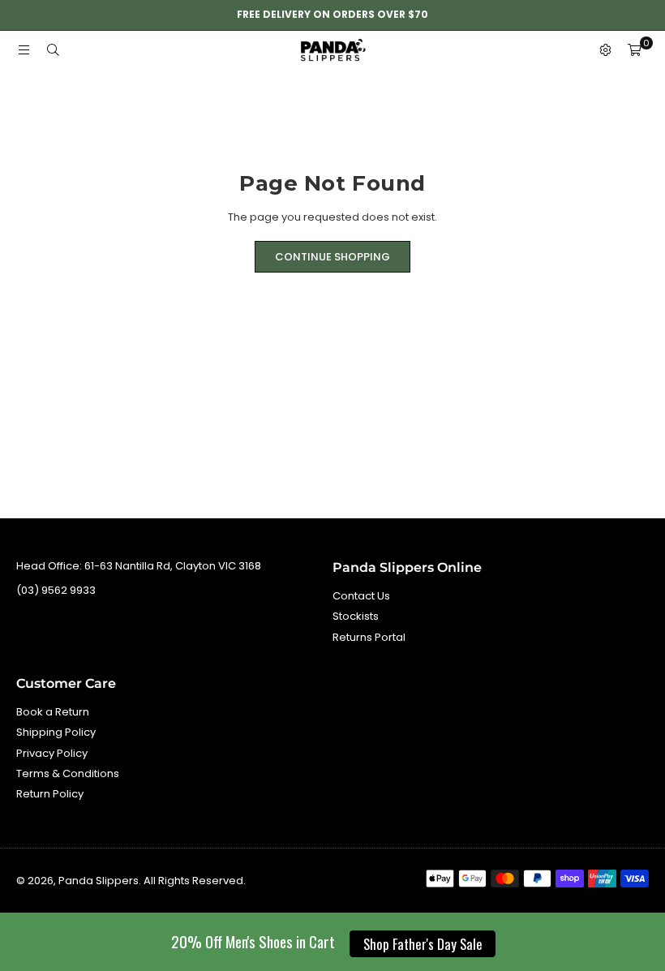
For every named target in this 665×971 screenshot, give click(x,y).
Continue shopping (332, 256)
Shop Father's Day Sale (423, 944)
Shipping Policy (56, 732)
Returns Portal (368, 637)
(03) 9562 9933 (56, 590)
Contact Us (361, 596)
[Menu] (23, 50)
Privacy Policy (52, 753)
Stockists (355, 616)
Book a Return (52, 712)
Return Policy (50, 793)
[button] (634, 51)
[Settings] (605, 51)
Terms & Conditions (67, 773)
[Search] (52, 50)
